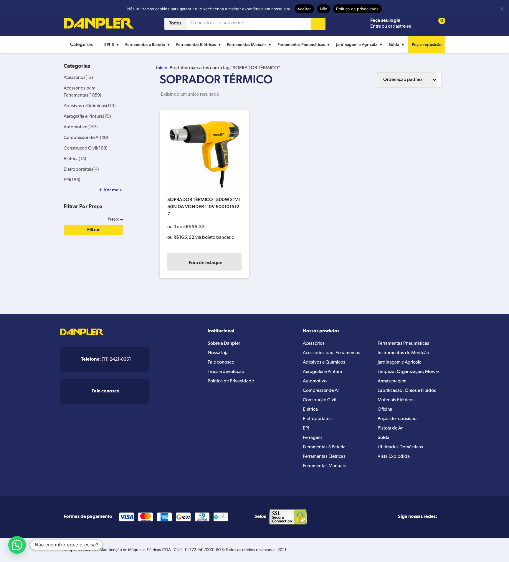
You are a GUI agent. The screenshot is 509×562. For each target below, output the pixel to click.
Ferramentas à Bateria (145, 44)
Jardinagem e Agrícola (356, 44)
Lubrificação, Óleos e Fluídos (407, 390)
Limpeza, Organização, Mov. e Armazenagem (408, 376)
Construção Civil (86, 148)
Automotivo (81, 127)
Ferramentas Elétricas (196, 44)
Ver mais (113, 190)
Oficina (385, 409)
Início (161, 67)
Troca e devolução (226, 371)
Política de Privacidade (231, 381)
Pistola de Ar (390, 428)
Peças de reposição (397, 419)
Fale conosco (221, 362)
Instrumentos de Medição (403, 353)
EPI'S (109, 44)
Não (324, 8)
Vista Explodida (394, 456)
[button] (17, 545)
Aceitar (304, 8)
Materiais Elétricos (396, 400)
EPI (72, 180)
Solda (394, 44)
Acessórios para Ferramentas (331, 353)
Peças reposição (427, 44)
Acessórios (78, 77)
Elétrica (75, 159)
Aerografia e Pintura (87, 116)
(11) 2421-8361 (106, 359)
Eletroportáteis (81, 169)
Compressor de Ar (86, 137)
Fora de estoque (205, 262)
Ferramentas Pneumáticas (301, 44)
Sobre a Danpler (224, 343)
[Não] (502, 9)
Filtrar (93, 230)
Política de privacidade (357, 8)
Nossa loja (218, 353)
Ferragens (313, 437)
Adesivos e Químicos (90, 106)
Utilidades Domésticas (400, 447)
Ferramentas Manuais (246, 44)
